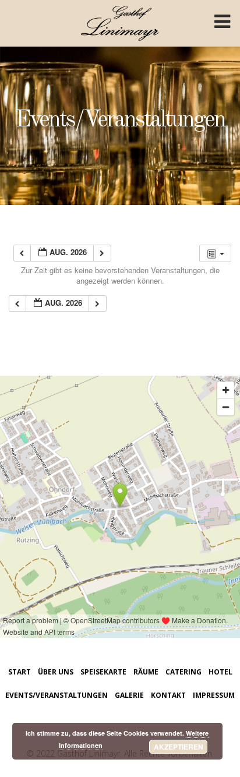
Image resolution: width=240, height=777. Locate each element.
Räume (145, 672)
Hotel (220, 672)
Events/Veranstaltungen (56, 695)
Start (19, 672)
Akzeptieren (178, 746)
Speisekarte (103, 672)
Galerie (129, 695)
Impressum (214, 695)
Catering (183, 672)
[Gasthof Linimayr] (120, 11)
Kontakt (168, 695)
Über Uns (55, 672)
